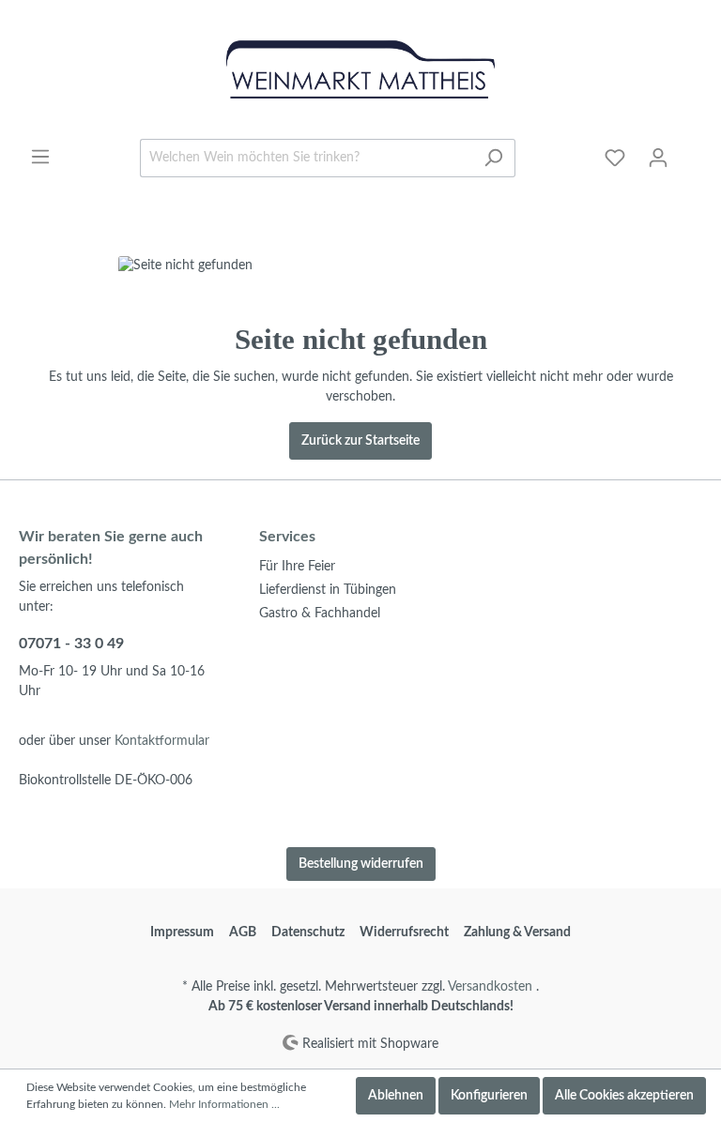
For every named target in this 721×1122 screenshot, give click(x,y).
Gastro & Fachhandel (319, 613)
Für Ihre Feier (297, 566)
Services (287, 536)
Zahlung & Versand (517, 932)
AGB (242, 932)
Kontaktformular (162, 741)
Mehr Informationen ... (224, 1104)
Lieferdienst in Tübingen (327, 590)
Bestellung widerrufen (361, 864)
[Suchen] (493, 158)
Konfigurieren (489, 1095)
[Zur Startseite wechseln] (360, 69)
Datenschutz (308, 932)
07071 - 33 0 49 (71, 643)
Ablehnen (395, 1095)
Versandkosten (490, 986)
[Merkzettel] (615, 158)
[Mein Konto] (658, 158)
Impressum (182, 932)
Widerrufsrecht (404, 932)
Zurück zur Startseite (360, 440)
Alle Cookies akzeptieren (624, 1095)
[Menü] (40, 157)
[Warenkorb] (691, 150)
